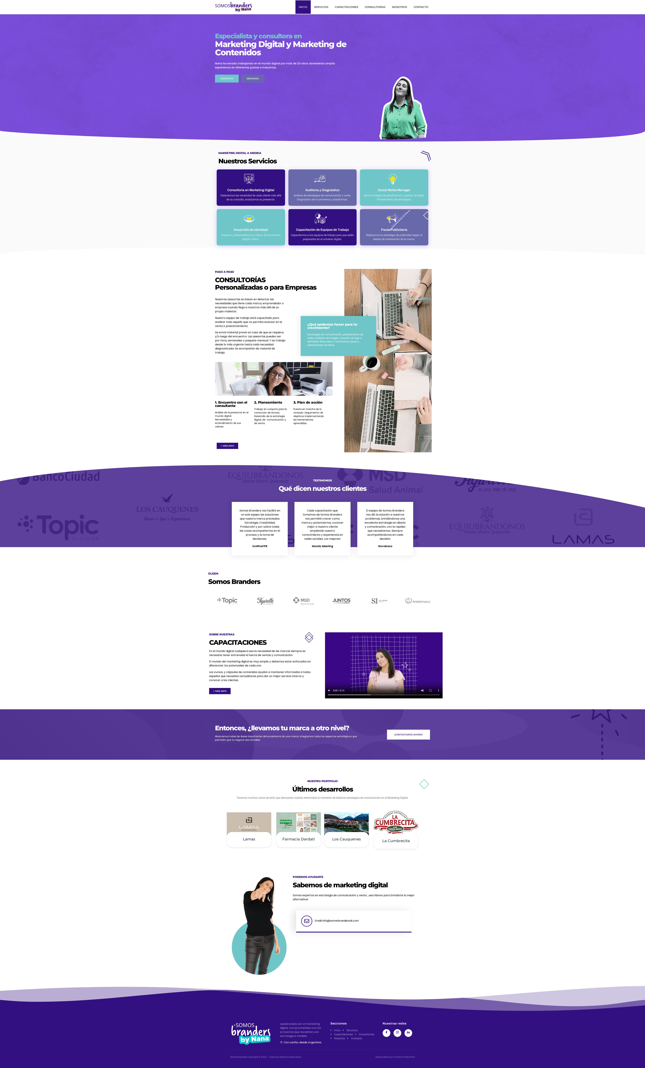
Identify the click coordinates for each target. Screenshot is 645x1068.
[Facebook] (386, 1033)
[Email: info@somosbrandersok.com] (306, 921)
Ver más (249, 860)
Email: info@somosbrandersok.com (337, 921)
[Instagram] (397, 1033)
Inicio (303, 7)
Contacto (421, 7)
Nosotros (399, 7)
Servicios (321, 7)
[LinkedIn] (408, 1033)
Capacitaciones (346, 7)
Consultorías (375, 7)
